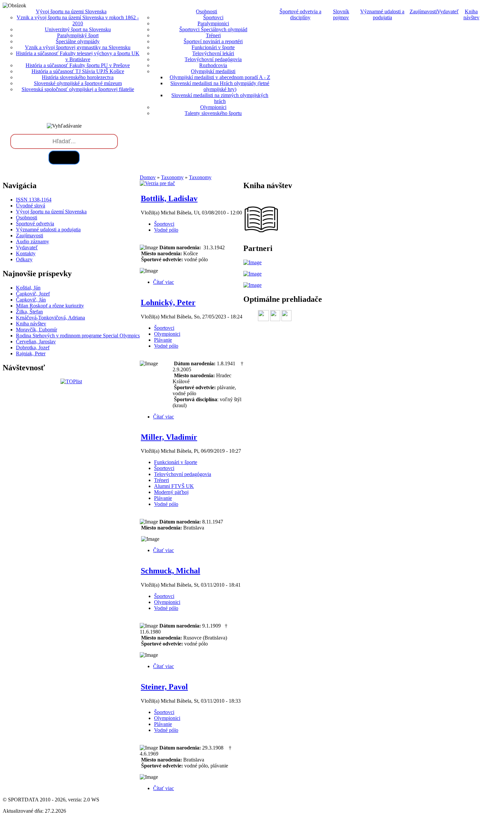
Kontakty (26, 253)
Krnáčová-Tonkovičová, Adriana (50, 317)
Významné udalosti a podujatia (382, 14)
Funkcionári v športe (213, 47)
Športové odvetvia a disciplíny (300, 14)
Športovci (213, 17)
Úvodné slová (30, 205)
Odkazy (24, 259)
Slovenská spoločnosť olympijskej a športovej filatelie (78, 89)
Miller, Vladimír (169, 437)
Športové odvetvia (35, 223)
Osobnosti (26, 217)
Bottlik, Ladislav (169, 198)
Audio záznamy (32, 241)
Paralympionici (213, 23)
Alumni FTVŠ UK (174, 486)
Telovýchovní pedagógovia (213, 59)
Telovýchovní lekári (213, 53)
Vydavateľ (448, 11)
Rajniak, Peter (30, 353)
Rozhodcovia (213, 65)
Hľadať (64, 157)
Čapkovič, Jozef (33, 293)
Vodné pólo (166, 230)
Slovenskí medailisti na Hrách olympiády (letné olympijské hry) (219, 86)
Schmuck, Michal (170, 570)
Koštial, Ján (28, 288)
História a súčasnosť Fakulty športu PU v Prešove (78, 65)
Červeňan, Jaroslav (36, 341)
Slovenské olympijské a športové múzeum (78, 83)
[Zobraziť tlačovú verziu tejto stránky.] (157, 183)
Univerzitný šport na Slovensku (78, 29)
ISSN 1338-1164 (33, 199)
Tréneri (213, 35)
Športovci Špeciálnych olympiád (213, 29)
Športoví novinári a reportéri (213, 41)
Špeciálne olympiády (78, 41)
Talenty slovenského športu (213, 113)
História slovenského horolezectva (78, 77)
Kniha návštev (471, 14)
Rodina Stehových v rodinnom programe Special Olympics (78, 335)
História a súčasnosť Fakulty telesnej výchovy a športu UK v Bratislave (77, 56)
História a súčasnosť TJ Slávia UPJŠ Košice (78, 71)
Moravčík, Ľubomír (36, 329)
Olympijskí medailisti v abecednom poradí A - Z (220, 77)
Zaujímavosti (423, 11)
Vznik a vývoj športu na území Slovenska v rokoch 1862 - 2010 (78, 20)
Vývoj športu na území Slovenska (51, 211)
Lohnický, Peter (168, 302)
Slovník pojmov (341, 14)
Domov (148, 177)
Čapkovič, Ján (31, 299)
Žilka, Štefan (29, 311)
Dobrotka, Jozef (32, 347)
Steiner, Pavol (164, 686)
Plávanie (163, 340)
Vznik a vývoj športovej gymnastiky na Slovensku (77, 47)
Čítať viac (163, 282)
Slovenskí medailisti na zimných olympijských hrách (219, 98)
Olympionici (213, 107)
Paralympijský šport (78, 35)
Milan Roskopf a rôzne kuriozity (50, 305)
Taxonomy (172, 177)
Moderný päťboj (171, 492)
